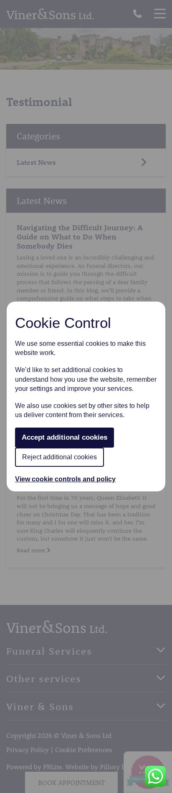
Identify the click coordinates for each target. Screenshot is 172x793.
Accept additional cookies (64, 437)
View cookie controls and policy (65, 479)
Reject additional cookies (59, 457)
